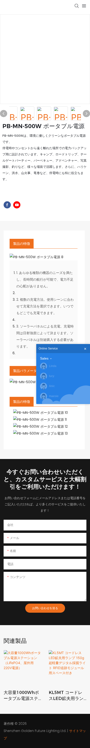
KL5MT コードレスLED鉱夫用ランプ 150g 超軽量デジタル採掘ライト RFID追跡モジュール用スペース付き (67, 696)
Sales (44, 358)
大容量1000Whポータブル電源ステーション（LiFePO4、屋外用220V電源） (21, 696)
